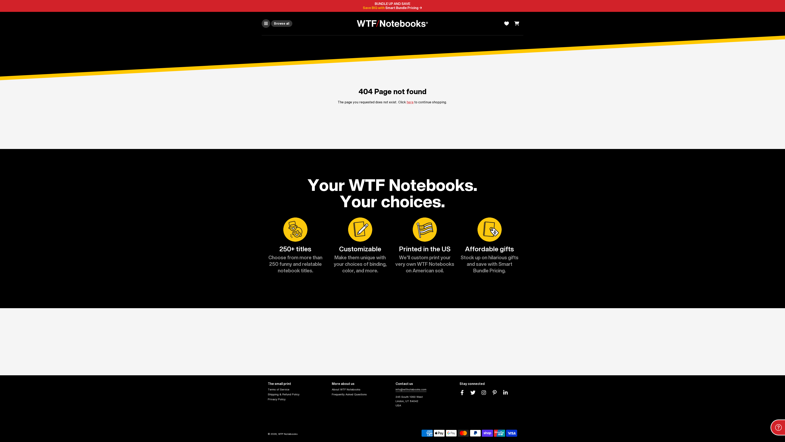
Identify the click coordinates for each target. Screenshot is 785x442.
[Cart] (517, 23)
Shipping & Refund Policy (283, 394)
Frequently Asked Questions (349, 394)
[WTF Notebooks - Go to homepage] (392, 23)
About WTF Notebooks (346, 389)
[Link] (462, 392)
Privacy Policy (277, 399)
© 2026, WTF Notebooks (283, 434)
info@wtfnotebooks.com (411, 389)
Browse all (281, 23)
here (410, 102)
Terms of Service (278, 389)
